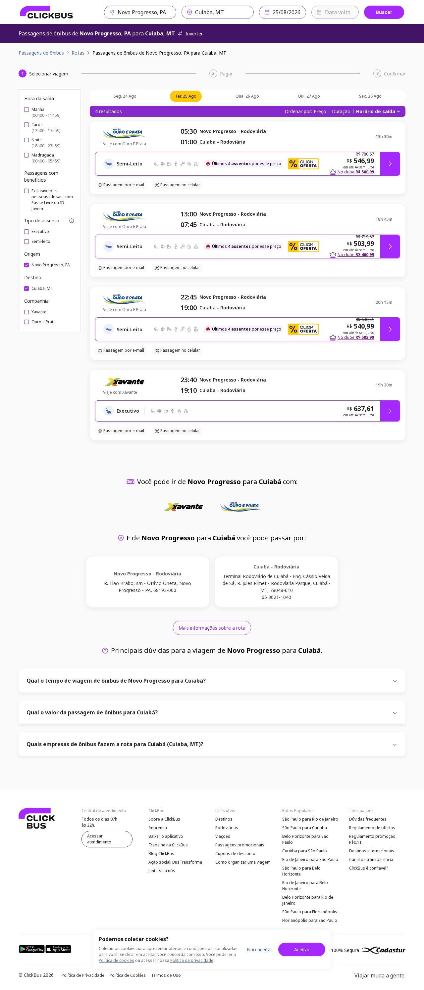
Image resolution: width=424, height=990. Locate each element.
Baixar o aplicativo (165, 836)
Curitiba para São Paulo (304, 851)
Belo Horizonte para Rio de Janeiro (307, 900)
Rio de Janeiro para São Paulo (310, 859)
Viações (222, 836)
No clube (356, 172)
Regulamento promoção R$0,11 (372, 839)
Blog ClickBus (161, 853)
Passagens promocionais (239, 845)
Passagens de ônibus (41, 53)
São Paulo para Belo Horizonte (301, 871)
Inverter (194, 33)
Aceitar (301, 949)
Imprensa (157, 828)
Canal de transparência (371, 859)
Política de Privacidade (83, 975)
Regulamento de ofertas (372, 828)
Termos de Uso (166, 975)
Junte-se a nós (161, 871)
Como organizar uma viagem (243, 862)
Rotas (78, 53)
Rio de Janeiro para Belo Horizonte (305, 885)
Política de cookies (116, 960)
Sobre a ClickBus (164, 819)
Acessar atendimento (99, 839)
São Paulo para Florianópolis (309, 912)
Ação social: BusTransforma (175, 862)
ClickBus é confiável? (368, 868)
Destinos (224, 819)
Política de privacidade (191, 960)
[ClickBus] (46, 12)
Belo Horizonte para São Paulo (305, 839)
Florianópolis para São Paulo (309, 920)
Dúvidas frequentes (368, 819)
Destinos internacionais (371, 851)
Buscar (384, 12)
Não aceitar (259, 949)
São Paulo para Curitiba (304, 828)
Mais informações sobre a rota (212, 628)
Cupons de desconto (235, 853)
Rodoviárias (226, 828)
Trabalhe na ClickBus (168, 845)
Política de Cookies (128, 975)
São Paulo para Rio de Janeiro (310, 819)
